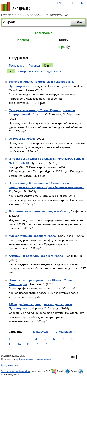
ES (74, 3)
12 (37, 344)
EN (59, 3)
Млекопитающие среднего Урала (32, 235)
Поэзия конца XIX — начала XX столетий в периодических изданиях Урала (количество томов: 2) (46, 187)
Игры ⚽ (63, 47)
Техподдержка (26, 359)
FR (81, 3)
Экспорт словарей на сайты (15, 371)
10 (19, 344)
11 (28, 344)
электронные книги (29, 71)
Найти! (78, 22)
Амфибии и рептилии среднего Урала (36, 255)
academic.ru (15, 6)
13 (46, 344)
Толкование (16, 65)
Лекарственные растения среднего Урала (38, 211)
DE (66, 3)
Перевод (34, 65)
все (11, 71)
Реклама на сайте (44, 359)
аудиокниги (53, 71)
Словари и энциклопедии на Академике (34, 15)
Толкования (43, 33)
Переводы (23, 40)
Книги (64, 40)
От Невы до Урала (22, 138)
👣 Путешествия (9, 365)
